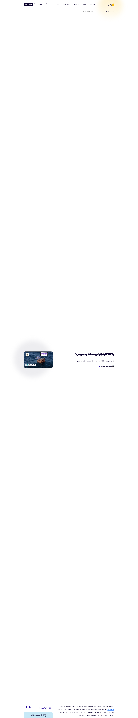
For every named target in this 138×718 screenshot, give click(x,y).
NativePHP (110, 709)
